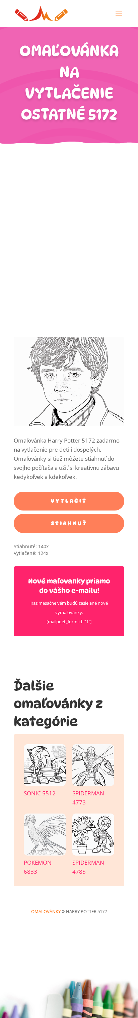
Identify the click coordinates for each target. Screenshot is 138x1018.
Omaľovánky (46, 911)
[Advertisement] (69, 217)
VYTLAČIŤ (69, 501)
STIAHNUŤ (69, 523)
